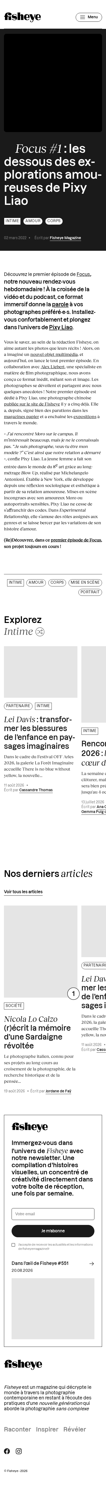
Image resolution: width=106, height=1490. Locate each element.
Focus (83, 274)
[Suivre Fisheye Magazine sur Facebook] (7, 1451)
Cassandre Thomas (36, 790)
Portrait (90, 592)
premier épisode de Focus (76, 539)
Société (14, 1006)
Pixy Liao (60, 327)
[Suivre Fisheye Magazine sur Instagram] (19, 1451)
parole (60, 304)
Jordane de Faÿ (58, 1091)
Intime (12, 221)
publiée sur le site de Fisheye (32, 403)
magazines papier (21, 416)
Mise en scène (85, 582)
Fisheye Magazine (65, 238)
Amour (32, 221)
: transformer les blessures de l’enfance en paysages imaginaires (39, 732)
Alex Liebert (53, 366)
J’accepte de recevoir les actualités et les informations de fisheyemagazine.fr (55, 1246)
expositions (84, 416)
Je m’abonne (53, 1231)
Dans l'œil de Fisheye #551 (40, 1263)
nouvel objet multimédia (54, 354)
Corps (54, 221)
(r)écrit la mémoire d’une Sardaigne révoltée (37, 1032)
